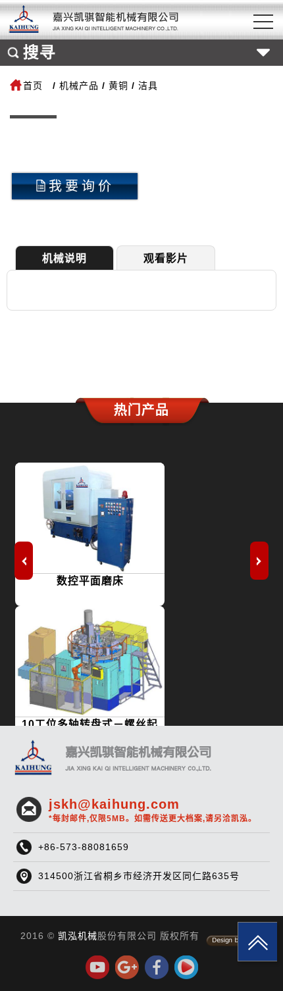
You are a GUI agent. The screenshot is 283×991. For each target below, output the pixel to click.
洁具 (148, 85)
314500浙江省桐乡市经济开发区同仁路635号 (139, 876)
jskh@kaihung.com (153, 810)
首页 (33, 85)
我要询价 (82, 186)
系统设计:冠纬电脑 (234, 941)
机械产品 (79, 85)
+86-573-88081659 (83, 847)
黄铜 (118, 85)
